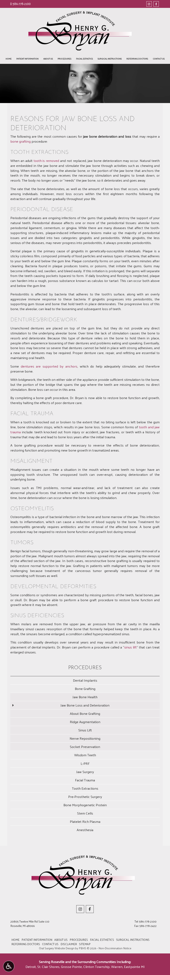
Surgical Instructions (110, 58)
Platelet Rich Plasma (85, 821)
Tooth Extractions (85, 788)
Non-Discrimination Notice (114, 948)
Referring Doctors (137, 58)
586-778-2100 (21, 3)
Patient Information (27, 58)
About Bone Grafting (85, 713)
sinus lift (130, 647)
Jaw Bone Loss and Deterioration (85, 705)
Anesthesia (85, 830)
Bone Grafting (85, 688)
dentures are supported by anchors (49, 366)
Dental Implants (85, 680)
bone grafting (20, 141)
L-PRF (85, 763)
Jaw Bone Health (85, 697)
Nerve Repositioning (85, 738)
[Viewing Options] (8, 966)
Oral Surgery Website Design (56, 948)
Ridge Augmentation (85, 722)
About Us (48, 58)
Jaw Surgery (85, 772)
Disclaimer (69, 944)
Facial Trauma (85, 780)
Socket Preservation (85, 746)
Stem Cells (85, 813)
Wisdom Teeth (85, 755)
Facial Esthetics (84, 58)
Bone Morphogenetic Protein (85, 805)
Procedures (64, 58)
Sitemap (85, 944)
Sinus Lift (85, 730)
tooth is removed (46, 160)
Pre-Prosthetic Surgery (85, 796)
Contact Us (159, 58)
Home (9, 58)
